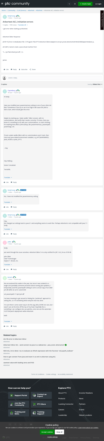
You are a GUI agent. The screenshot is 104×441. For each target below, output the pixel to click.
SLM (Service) (21, 10)
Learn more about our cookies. (88, 428)
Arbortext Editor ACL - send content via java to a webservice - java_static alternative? (33, 345)
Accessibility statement (65, 374)
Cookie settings (51, 374)
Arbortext (31, 10)
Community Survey (102, 20)
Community (11, 10)
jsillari (9, 242)
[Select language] (75, 4)
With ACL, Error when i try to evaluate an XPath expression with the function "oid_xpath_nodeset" (38, 351)
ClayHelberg (11, 90)
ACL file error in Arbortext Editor (14, 339)
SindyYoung (11, 16)
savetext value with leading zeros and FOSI (18, 363)
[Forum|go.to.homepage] (17, 3)
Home (4, 10)
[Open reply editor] (52, 78)
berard (10, 277)
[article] (52, 136)
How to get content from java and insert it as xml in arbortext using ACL (29, 357)
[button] (2, 4)
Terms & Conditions (37, 374)
